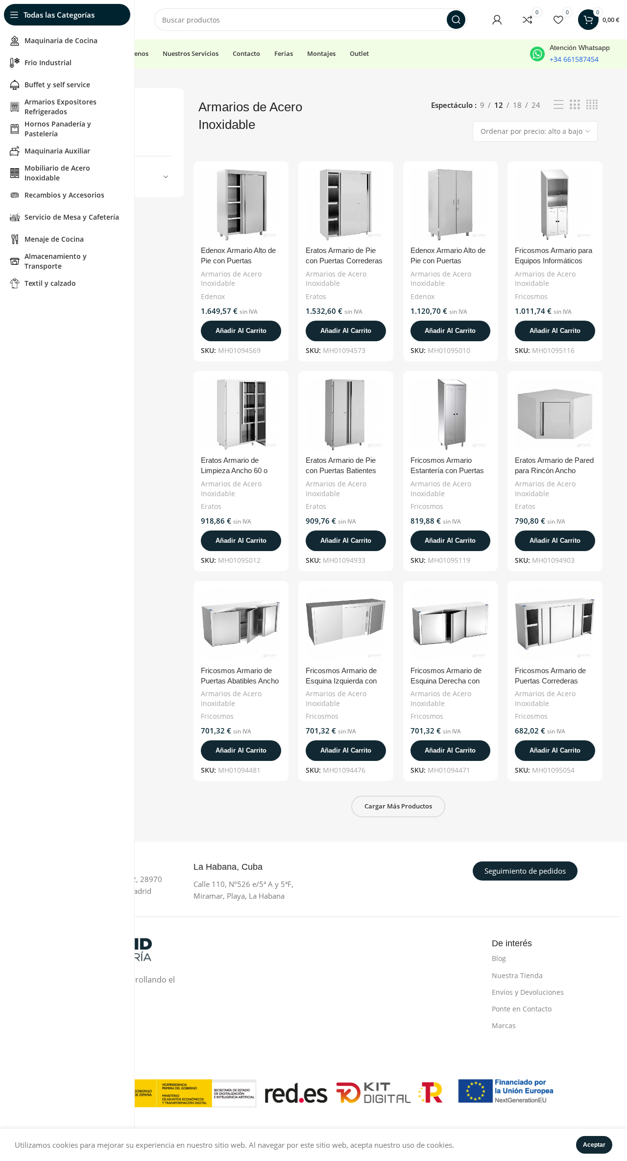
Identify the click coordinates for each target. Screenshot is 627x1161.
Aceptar (594, 1144)
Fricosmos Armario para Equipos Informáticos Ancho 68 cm (553, 260)
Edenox (213, 296)
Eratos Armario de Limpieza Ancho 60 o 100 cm (234, 470)
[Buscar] (456, 19)
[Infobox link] (570, 54)
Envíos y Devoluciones (528, 992)
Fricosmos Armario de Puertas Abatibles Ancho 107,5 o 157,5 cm (240, 680)
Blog (499, 958)
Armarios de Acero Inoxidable (231, 278)
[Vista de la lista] (558, 104)
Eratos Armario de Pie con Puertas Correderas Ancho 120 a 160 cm (344, 260)
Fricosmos (531, 296)
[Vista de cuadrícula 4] (592, 104)
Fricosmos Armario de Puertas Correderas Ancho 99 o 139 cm (550, 680)
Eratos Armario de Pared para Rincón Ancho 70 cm (554, 470)
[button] (241, 331)
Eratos (316, 296)
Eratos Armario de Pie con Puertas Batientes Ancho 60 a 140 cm (341, 470)
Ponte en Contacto (522, 1008)
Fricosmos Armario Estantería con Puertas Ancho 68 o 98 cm (447, 470)
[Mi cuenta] (497, 19)
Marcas (504, 1025)
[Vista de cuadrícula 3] (574, 104)
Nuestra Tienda (517, 975)
